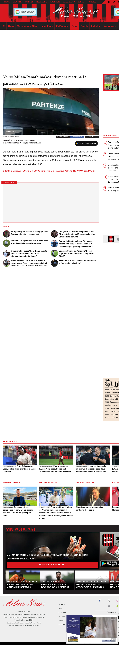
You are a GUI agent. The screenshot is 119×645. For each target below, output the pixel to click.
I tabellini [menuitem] (95, 26)
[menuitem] (3, 26)
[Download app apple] (109, 606)
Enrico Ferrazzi (12, 143)
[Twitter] (114, 2)
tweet (91, 137)
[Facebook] (109, 2)
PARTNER (29, 2)
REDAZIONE (41, 2)
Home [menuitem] (11, 26)
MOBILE (92, 2)
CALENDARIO (69, 2)
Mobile (62, 605)
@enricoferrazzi (33, 143)
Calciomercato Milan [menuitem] (27, 26)
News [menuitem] (74, 26)
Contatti (62, 612)
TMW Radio (55, 2)
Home (7, 2)
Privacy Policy (65, 620)
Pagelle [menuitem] (84, 26)
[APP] (111, 239)
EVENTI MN (17, 2)
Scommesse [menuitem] (110, 26)
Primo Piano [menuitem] (47, 26)
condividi (77, 137)
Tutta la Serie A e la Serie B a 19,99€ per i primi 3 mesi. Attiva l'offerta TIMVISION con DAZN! (50, 171)
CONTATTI (82, 2)
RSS (60, 608)
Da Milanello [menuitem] (62, 26)
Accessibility (64, 616)
